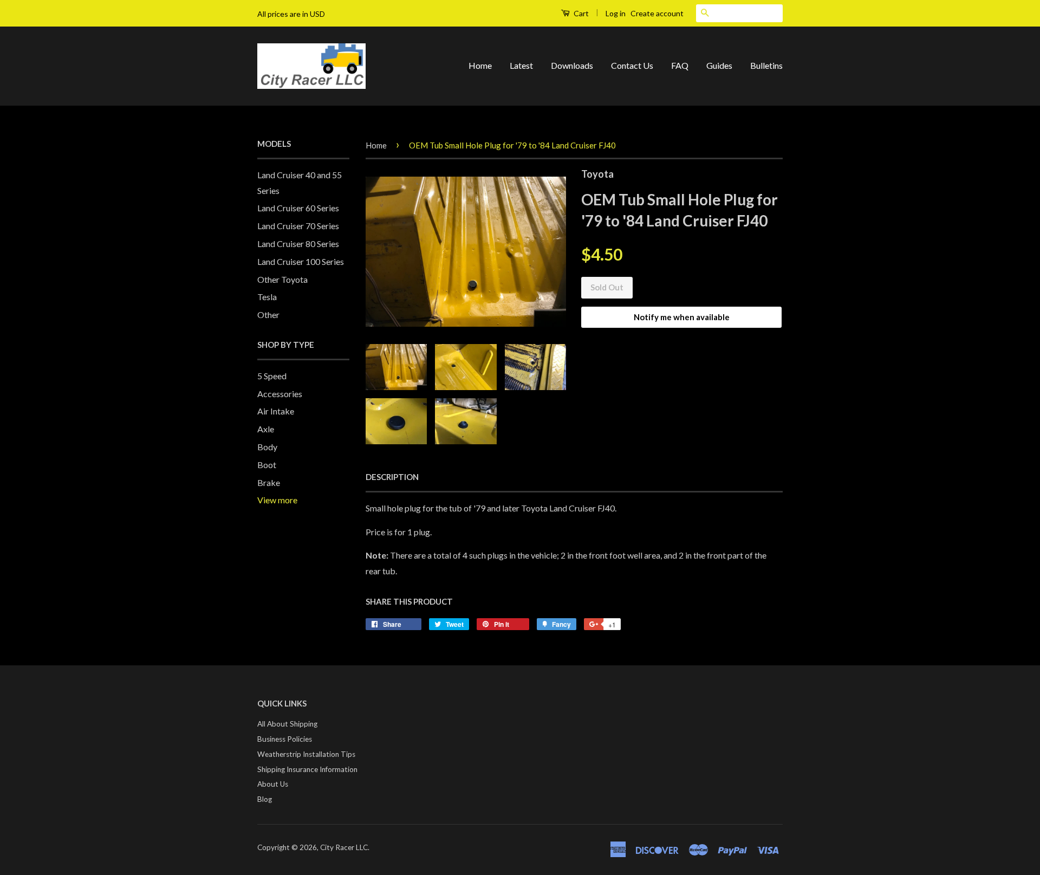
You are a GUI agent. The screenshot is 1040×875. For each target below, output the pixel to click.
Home (480, 65)
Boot (266, 464)
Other (268, 314)
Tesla (267, 296)
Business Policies (284, 739)
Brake (268, 482)
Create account (657, 13)
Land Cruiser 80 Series (298, 243)
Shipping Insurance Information (307, 769)
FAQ (679, 65)
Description (392, 477)
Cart (580, 13)
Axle (265, 429)
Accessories (279, 393)
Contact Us (632, 65)
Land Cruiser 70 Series (298, 226)
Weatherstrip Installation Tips (306, 754)
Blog (264, 799)
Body (267, 447)
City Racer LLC (344, 847)
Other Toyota (282, 279)
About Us (272, 784)
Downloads (572, 65)
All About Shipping (287, 724)
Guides (719, 65)
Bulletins (766, 65)
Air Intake (275, 411)
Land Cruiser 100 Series (300, 261)
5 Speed (272, 376)
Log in (616, 13)
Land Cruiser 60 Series (298, 208)
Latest (521, 65)
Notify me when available (682, 317)
